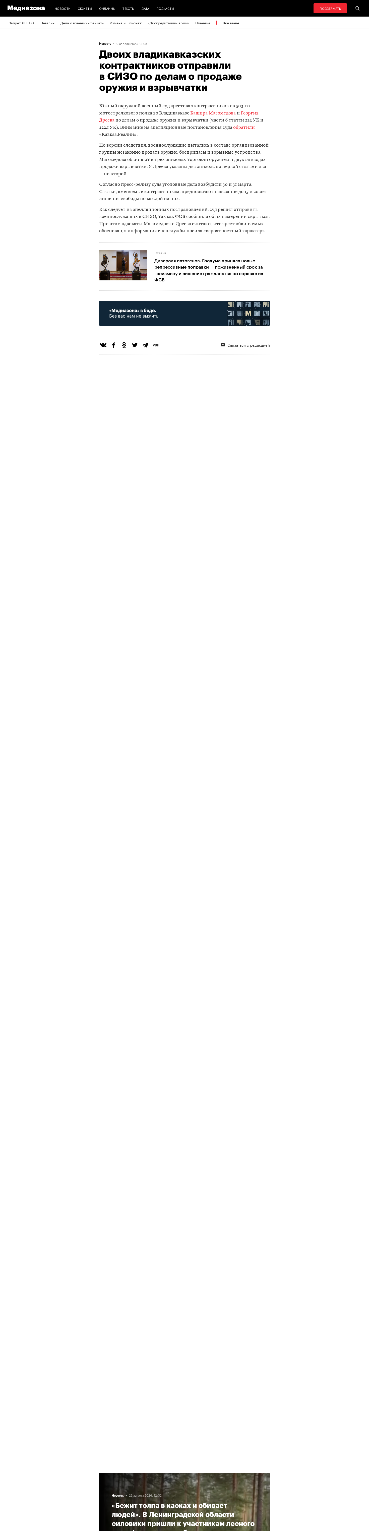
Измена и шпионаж (126, 22)
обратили (244, 128)
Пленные (202, 22)
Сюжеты (85, 8)
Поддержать (330, 8)
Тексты (128, 8)
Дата (145, 8)
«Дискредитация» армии (168, 22)
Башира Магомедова (213, 113)
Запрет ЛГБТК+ (21, 22)
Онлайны (107, 8)
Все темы (230, 23)
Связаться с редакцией (248, 345)
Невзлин (47, 22)
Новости (63, 8)
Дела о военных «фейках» (82, 22)
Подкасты (165, 8)
